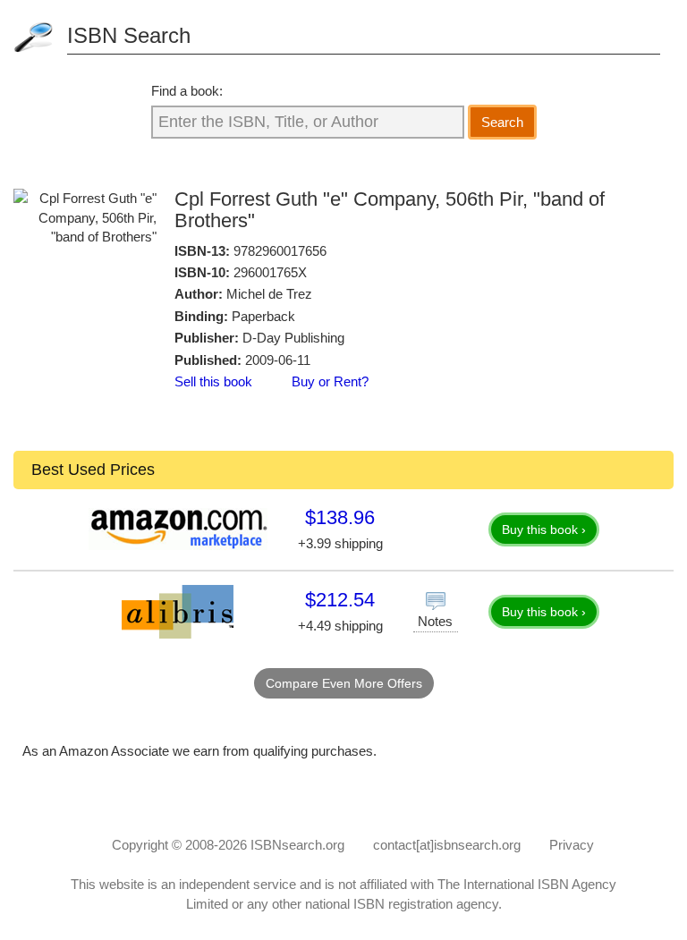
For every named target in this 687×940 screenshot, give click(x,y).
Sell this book (213, 381)
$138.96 (340, 517)
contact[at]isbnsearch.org (447, 844)
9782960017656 (280, 250)
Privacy (571, 844)
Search (502, 122)
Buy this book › (544, 529)
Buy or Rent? (330, 381)
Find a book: (187, 90)
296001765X (270, 272)
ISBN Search (129, 35)
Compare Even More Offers (344, 683)
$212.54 (340, 600)
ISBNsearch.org (297, 844)
